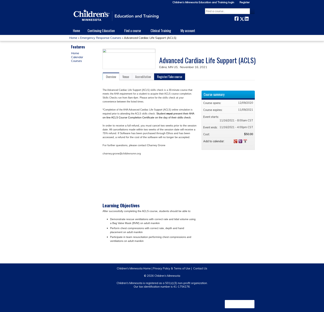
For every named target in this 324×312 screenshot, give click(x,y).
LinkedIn (246, 18)
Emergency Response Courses (100, 38)
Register (245, 2)
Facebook (236, 18)
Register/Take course (169, 76)
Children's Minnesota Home (134, 268)
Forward (252, 18)
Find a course (132, 30)
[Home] (116, 15)
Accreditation (143, 76)
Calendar (77, 57)
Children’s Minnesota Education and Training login (203, 2)
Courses (76, 61)
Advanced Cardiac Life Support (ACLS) (150, 38)
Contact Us (200, 268)
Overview (111, 76)
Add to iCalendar (245, 141)
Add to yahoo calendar (240, 141)
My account (188, 30)
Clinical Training (161, 30)
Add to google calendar (235, 141)
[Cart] (254, 3)
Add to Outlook (250, 141)
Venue (125, 76)
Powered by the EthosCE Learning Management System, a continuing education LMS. (239, 304)
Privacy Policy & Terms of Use (171, 268)
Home (76, 30)
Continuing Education (101, 30)
